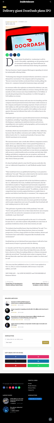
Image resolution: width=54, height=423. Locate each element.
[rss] (38, 361)
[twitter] (14, 55)
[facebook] (11, 55)
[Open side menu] (3, 1)
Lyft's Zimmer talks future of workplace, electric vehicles (40, 284)
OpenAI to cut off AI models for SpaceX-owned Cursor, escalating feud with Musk (21, 302)
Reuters (14, 305)
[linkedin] (18, 55)
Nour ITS (13, 403)
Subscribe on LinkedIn (35, 399)
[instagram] (38, 356)
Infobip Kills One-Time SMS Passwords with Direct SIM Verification (16, 400)
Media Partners (32, 385)
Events (30, 383)
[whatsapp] (7, 55)
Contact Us (31, 390)
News (4, 7)
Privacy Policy (32, 388)
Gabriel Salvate (15, 410)
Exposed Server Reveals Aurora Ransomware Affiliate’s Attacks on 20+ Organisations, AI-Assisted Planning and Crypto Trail (28, 317)
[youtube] (15, 365)
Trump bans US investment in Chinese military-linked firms (14, 284)
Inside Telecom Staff (12, 21)
